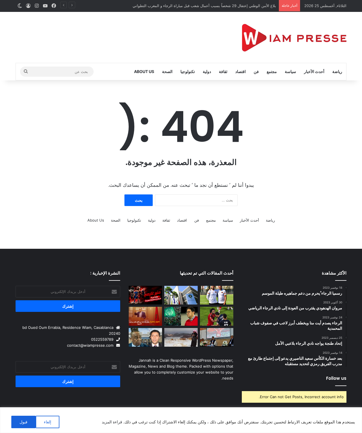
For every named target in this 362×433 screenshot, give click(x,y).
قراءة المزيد (112, 421)
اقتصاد (240, 71)
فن (256, 71)
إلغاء (47, 421)
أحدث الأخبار (314, 71)
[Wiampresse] (294, 37)
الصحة (167, 71)
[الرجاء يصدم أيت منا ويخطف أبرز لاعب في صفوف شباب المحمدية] (181, 316)
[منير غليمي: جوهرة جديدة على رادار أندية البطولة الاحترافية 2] (145, 295)
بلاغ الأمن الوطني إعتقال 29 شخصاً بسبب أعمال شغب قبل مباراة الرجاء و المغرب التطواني (204, 5)
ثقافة (223, 71)
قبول (23, 421)
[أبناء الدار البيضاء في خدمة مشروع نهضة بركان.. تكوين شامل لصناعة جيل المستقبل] (216, 295)
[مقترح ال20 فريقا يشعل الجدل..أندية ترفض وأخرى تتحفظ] (181, 295)
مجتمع (272, 71)
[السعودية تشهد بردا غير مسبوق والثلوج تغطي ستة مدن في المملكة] (181, 337)
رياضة (337, 71)
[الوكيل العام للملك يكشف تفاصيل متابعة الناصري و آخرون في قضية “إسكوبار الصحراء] (145, 337)
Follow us (336, 378)
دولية (207, 71)
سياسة (290, 71)
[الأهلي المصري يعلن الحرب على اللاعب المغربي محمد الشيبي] (216, 316)
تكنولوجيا (187, 71)
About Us (144, 71)
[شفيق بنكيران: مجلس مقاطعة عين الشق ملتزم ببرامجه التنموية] (145, 316)
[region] (181, 420)
